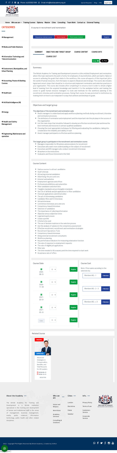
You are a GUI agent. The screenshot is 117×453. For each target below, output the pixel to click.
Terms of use (87, 406)
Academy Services (56, 415)
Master (47, 22)
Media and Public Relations (13, 47)
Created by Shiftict (50, 443)
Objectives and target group (58, 52)
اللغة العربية (108, 2)
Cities (54, 22)
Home (7, 22)
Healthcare (7, 93)
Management (8, 37)
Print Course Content (76, 37)
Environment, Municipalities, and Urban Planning (14, 70)
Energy (5, 112)
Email (95, 61)
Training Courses (29, 22)
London (70, 402)
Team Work (71, 22)
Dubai (70, 410)
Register (106, 37)
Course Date (97, 52)
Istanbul (70, 414)
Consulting (61, 22)
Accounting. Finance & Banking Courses (13, 82)
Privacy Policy (87, 402)
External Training (93, 22)
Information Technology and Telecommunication (13, 58)
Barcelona (71, 406)
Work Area (57, 410)
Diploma (40, 22)
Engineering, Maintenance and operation (13, 135)
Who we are (15, 22)
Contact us (81, 22)
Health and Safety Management (9, 123)
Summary (39, 52)
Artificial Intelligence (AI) (12, 102)
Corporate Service (86, 417)
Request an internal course (43, 37)
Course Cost (51, 56)
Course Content (81, 52)
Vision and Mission (56, 405)
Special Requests (86, 2)
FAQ (100, 2)
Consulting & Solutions (57, 421)
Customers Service (86, 411)
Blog (95, 2)
